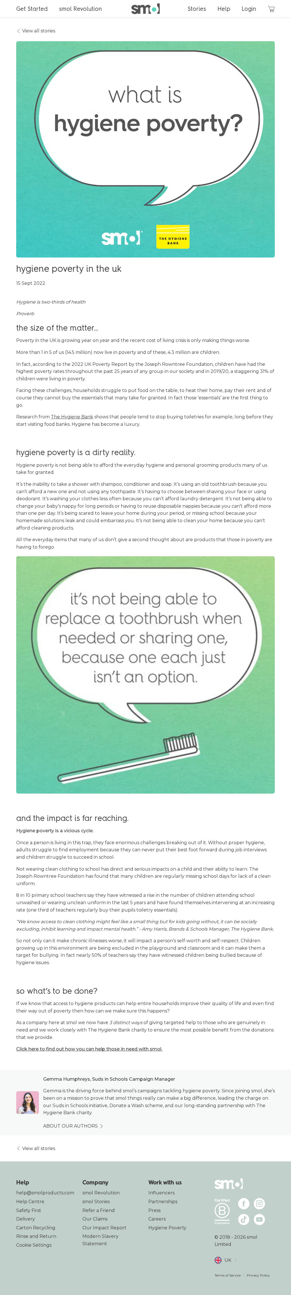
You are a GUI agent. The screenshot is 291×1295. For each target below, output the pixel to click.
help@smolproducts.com (45, 1193)
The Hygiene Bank (72, 417)
